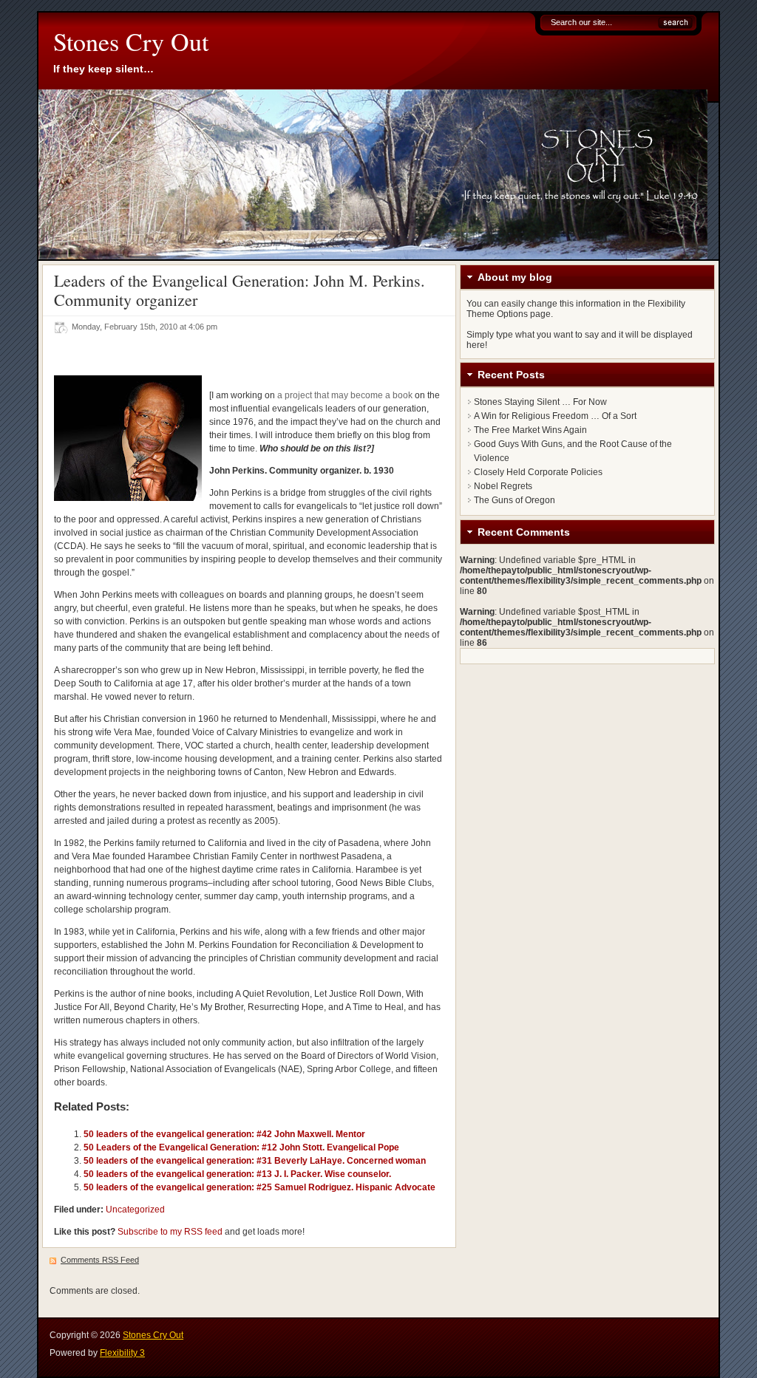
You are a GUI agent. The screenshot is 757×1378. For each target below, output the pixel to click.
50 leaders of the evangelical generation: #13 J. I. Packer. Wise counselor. (237, 1174)
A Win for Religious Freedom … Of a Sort (555, 416)
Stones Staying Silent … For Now (540, 402)
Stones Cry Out (130, 41)
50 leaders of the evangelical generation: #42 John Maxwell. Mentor (224, 1134)
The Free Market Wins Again (530, 430)
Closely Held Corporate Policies (538, 472)
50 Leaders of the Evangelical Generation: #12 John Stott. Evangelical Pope (241, 1147)
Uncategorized (135, 1209)
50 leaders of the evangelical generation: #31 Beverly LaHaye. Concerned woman (255, 1161)
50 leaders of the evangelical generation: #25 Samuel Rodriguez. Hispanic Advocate (259, 1187)
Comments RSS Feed (100, 1259)
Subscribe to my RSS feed (170, 1232)
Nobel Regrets (503, 486)
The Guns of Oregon (514, 500)
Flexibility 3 (122, 1353)
